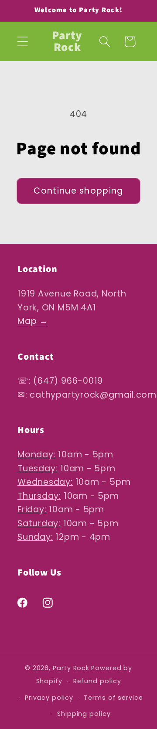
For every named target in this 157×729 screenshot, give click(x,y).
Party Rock (71, 668)
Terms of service (113, 697)
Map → (32, 321)
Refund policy (97, 681)
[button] (22, 41)
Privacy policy (49, 697)
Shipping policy (84, 713)
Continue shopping (78, 191)
